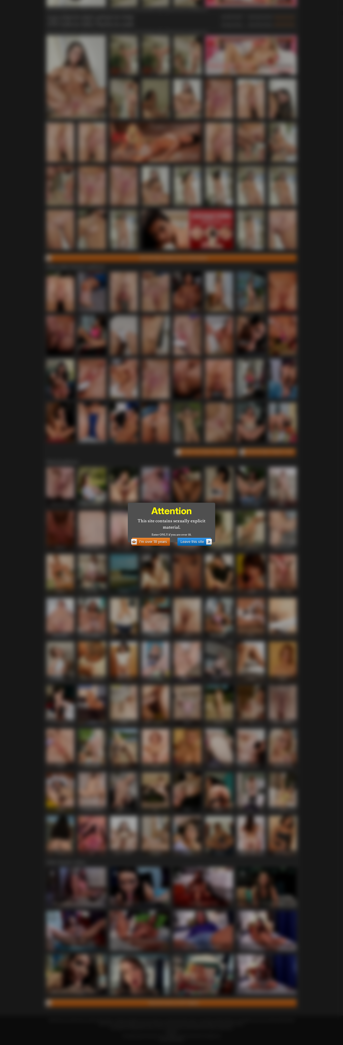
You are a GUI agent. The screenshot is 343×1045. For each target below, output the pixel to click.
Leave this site (192, 542)
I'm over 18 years (153, 542)
